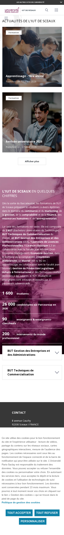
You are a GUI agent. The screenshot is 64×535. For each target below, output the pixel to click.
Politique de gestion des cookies (21, 502)
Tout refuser (47, 512)
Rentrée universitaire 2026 (24, 141)
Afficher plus (32, 161)
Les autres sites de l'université (30, 2)
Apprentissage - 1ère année (25, 76)
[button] (32, 353)
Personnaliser (33, 521)
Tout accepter (19, 512)
